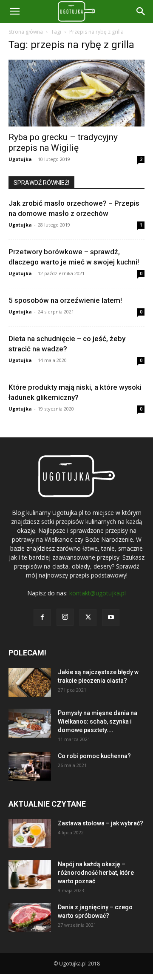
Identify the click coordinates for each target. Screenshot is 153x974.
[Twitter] (87, 617)
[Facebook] (42, 617)
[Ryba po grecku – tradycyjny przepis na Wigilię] (76, 93)
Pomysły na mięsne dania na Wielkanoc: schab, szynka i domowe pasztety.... (97, 721)
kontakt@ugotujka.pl (97, 593)
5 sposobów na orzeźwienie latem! (65, 300)
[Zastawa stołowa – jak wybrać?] (29, 833)
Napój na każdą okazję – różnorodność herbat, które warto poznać (96, 873)
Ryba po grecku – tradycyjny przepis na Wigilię (63, 142)
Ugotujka (20, 159)
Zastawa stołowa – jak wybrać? (100, 823)
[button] (141, 11)
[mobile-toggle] (14, 11)
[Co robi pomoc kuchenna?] (29, 766)
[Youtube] (110, 617)
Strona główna (25, 31)
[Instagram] (65, 617)
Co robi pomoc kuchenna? (94, 756)
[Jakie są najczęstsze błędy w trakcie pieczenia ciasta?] (29, 682)
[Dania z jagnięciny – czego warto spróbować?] (29, 917)
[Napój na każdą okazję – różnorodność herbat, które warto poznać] (29, 874)
